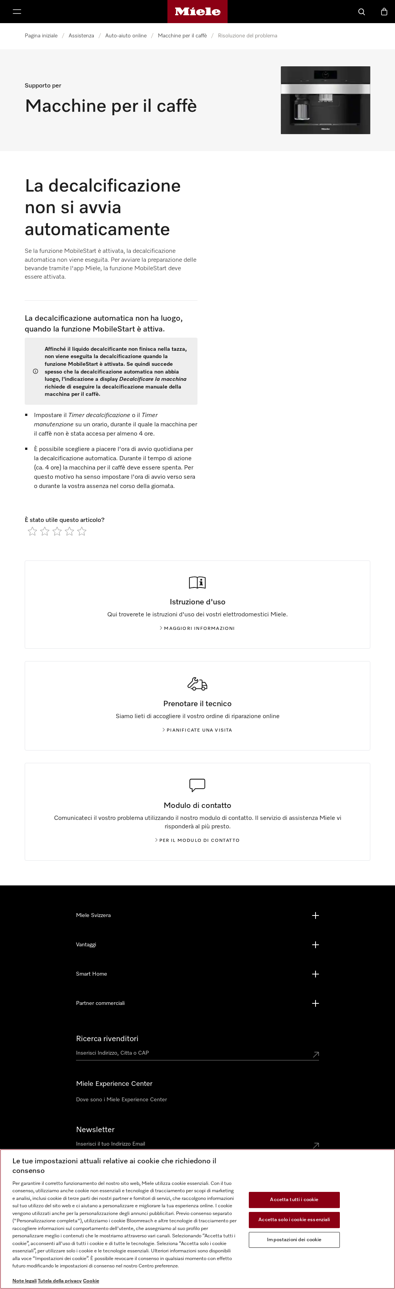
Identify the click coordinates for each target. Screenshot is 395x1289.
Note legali (24, 1281)
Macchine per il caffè (182, 36)
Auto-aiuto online (126, 36)
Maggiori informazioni (199, 628)
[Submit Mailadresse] (316, 1146)
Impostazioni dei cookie (294, 1239)
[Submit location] (316, 1055)
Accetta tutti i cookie (294, 1200)
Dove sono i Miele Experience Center (121, 1099)
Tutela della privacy (60, 1281)
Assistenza (81, 36)
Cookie (91, 1281)
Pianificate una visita (199, 730)
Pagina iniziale (41, 36)
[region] (197, 1219)
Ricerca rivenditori (107, 1039)
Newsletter (95, 1130)
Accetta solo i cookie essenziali (294, 1219)
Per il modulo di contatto (199, 840)
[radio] (32, 531)
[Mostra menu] (17, 11)
